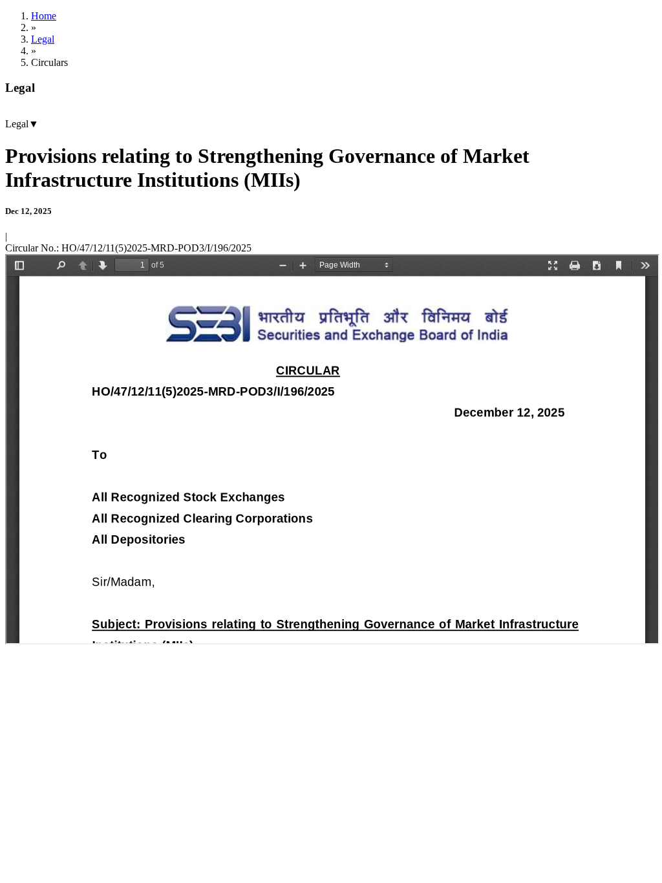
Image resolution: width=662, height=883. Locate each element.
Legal (42, 39)
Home (43, 15)
